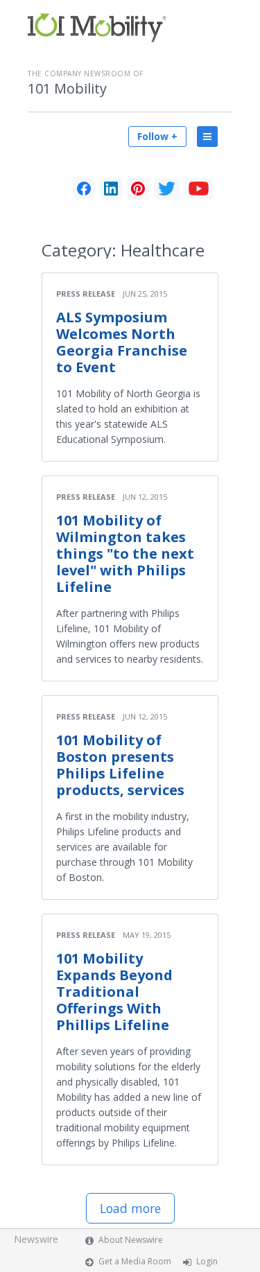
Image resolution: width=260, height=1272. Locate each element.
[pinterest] (138, 188)
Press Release (85, 293)
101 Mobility (67, 89)
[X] (167, 188)
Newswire (36, 1239)
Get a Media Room (134, 1261)
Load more (130, 1208)
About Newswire (130, 1240)
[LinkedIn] (111, 188)
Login (207, 1261)
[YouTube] (198, 188)
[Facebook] (84, 188)
